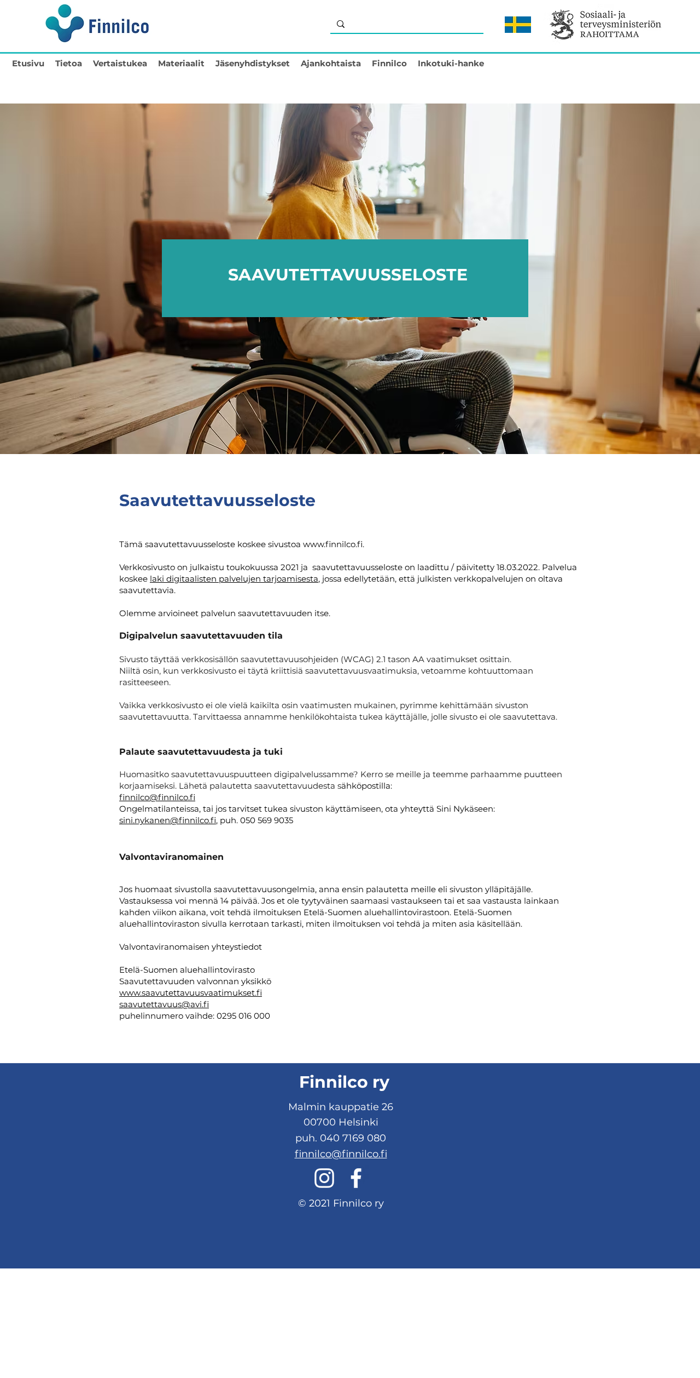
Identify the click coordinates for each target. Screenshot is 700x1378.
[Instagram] (324, 1178)
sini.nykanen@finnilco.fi (167, 820)
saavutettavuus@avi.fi (164, 1004)
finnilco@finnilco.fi (157, 797)
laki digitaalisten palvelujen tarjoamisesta (234, 578)
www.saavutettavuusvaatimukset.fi (190, 992)
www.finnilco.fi (333, 544)
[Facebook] (356, 1178)
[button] (69, 61)
